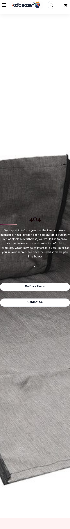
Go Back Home (35, 286)
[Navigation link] (66, 5)
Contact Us (35, 302)
